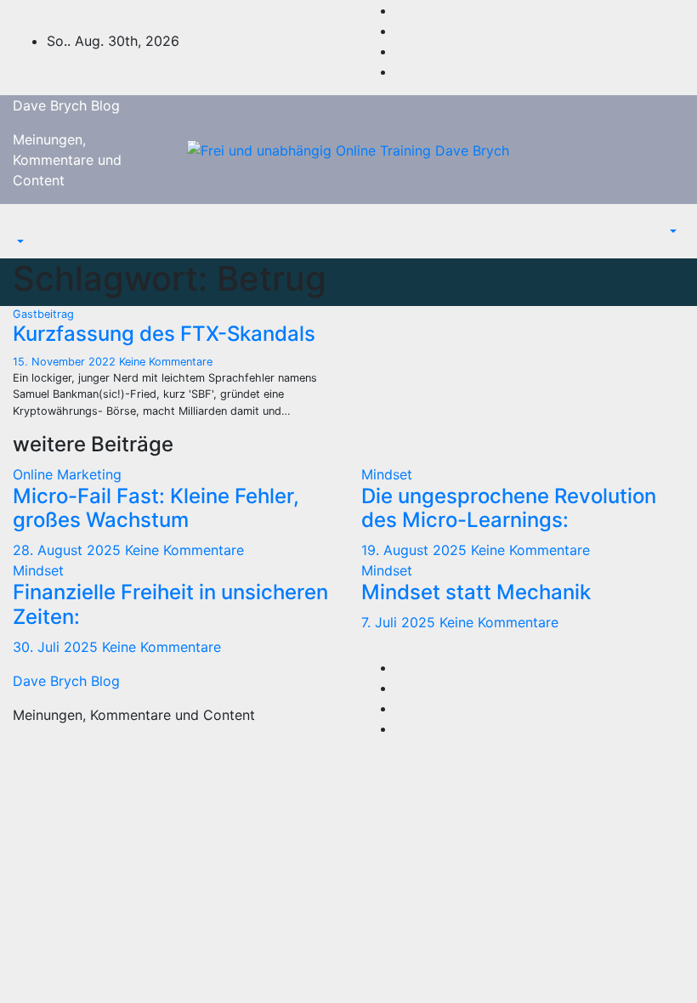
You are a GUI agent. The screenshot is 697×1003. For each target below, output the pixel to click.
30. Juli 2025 (57, 646)
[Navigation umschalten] (25, 226)
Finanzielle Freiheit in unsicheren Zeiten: (170, 604)
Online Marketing (67, 474)
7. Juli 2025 (400, 622)
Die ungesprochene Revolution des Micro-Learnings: (508, 508)
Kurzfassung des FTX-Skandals (164, 333)
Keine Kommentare (165, 361)
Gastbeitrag (43, 314)
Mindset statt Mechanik (476, 592)
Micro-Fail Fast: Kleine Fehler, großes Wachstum (156, 508)
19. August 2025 (416, 549)
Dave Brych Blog (66, 105)
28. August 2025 (69, 549)
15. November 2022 (66, 361)
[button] (19, 241)
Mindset (386, 474)
